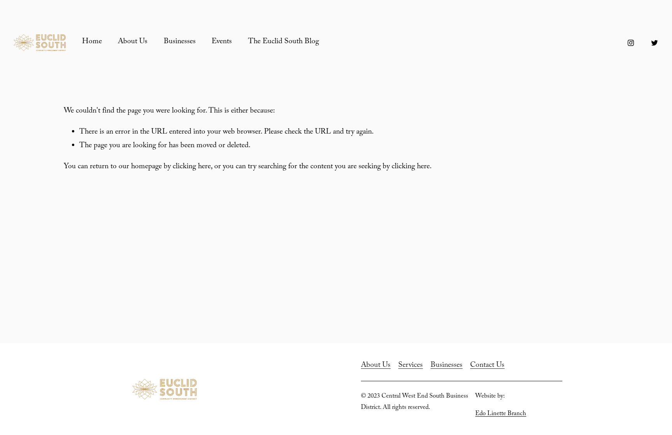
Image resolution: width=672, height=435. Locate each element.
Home (92, 42)
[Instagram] (631, 43)
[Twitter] (654, 43)
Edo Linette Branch (500, 414)
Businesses (180, 42)
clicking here (192, 167)
